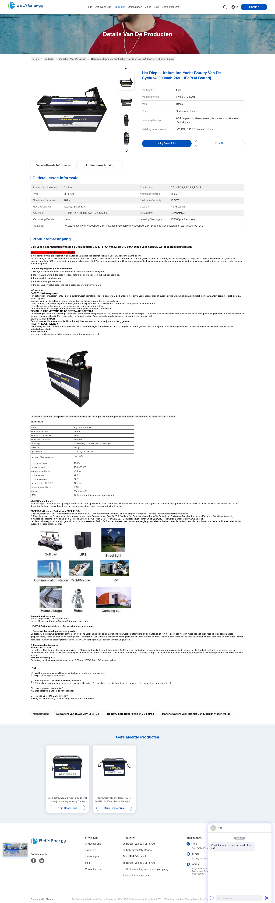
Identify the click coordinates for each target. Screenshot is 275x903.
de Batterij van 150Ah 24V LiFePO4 (77, 714)
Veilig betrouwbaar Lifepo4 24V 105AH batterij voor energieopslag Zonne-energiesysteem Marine (67, 800)
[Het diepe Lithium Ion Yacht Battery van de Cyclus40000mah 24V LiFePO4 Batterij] (73, 109)
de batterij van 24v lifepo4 (72, 59)
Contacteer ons (93, 869)
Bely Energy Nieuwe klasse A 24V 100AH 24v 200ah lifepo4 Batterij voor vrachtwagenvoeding (114, 800)
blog (156, 7)
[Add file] (212, 897)
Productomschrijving (100, 165)
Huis (89, 7)
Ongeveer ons (93, 843)
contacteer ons (170, 7)
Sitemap (50, 899)
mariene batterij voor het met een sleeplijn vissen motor (196, 714)
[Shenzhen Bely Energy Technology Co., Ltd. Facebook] (33, 861)
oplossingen (135, 7)
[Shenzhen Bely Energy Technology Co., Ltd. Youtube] (42, 861)
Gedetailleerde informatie (53, 165)
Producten (49, 59)
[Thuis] (48, 844)
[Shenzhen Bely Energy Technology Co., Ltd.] (25, 7)
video (148, 7)
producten (119, 7)
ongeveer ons (103, 7)
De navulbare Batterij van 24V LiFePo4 (130, 714)
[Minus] (267, 828)
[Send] (267, 897)
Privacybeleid (37, 899)
